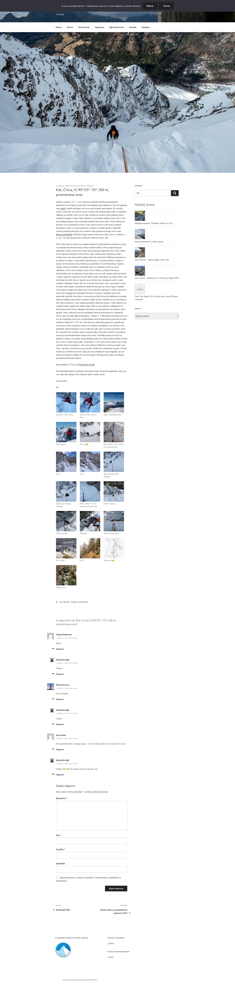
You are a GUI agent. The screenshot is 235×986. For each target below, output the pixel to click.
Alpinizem (65, 602)
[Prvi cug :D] (90, 432)
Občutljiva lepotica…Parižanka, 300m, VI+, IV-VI (154, 223)
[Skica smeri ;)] (114, 548)
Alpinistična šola (116, 27)
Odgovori (60, 649)
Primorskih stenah (86, 364)
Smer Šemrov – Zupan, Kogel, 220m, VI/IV (152, 260)
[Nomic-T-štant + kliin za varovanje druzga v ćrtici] (90, 491)
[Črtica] (66, 462)
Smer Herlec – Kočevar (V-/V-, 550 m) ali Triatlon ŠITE (157, 278)
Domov (59, 27)
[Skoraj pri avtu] (66, 575)
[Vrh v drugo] (66, 548)
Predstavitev (84, 27)
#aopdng (145, 27)
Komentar (61, 798)
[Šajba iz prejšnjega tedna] (114, 402)
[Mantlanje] (90, 521)
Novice (70, 27)
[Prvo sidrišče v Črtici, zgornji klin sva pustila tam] (114, 432)
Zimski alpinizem (79, 602)
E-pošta (60, 849)
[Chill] (90, 548)
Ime (58, 835)
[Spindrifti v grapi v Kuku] (66, 402)
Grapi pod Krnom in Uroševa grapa (149, 241)
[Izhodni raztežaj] (114, 491)
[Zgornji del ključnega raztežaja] (114, 462)
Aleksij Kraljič (86, 186)
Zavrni (166, 5)
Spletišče (60, 863)
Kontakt (132, 27)
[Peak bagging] (66, 432)
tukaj (63, 208)
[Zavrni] (231, 5)
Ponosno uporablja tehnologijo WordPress (80, 980)
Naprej (150, 5)
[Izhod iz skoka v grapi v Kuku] (90, 402)
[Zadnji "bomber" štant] (114, 521)
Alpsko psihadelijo (64, 234)
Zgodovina (99, 27)
